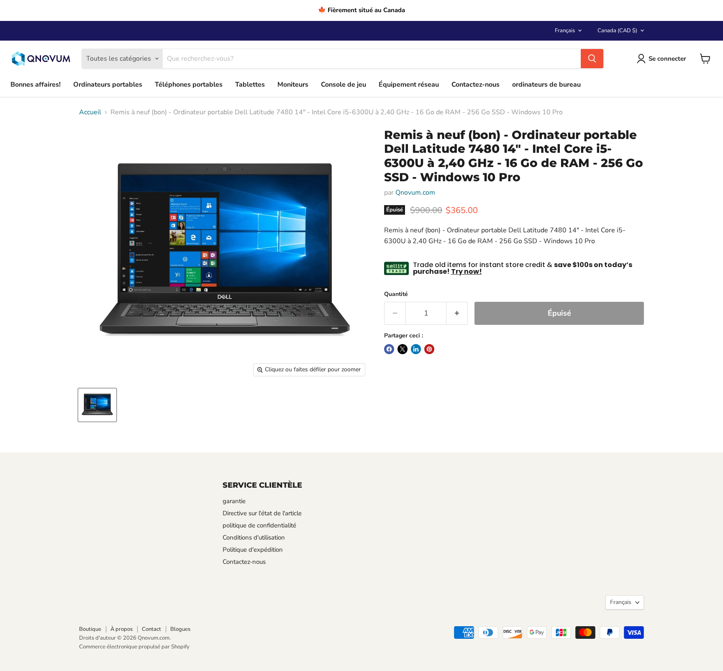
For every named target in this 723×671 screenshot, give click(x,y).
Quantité (396, 294)
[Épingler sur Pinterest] (429, 349)
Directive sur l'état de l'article (262, 513)
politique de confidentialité (259, 525)
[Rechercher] (592, 58)
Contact (151, 629)
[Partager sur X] (402, 349)
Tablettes (250, 84)
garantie (234, 501)
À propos (121, 629)
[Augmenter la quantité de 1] (457, 313)
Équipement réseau (409, 84)
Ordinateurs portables (107, 84)
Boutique (90, 629)
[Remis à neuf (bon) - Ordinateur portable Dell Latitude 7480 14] (97, 405)
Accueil (90, 112)
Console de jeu (343, 84)
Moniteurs (292, 84)
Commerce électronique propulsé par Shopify (134, 646)
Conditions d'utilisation (254, 537)
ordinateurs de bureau (546, 84)
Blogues (180, 629)
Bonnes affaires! (35, 84)
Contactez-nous (475, 84)
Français (565, 30)
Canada (617, 30)
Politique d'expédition (253, 549)
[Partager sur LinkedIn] (416, 349)
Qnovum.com (415, 192)
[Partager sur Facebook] (389, 349)
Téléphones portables (189, 84)
